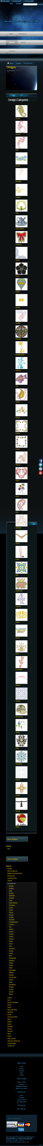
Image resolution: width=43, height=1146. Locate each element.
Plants (17, 653)
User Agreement (21, 1102)
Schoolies (10, 1026)
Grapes (18, 449)
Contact (12, 51)
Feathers (18, 370)
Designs (12, 42)
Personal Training (12, 1016)
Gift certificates (21, 1109)
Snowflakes (19, 763)
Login (11, 3)
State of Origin (11, 1038)
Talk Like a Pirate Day (13, 1040)
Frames (18, 433)
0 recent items (17, 1)
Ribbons (18, 685)
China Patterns (20, 228)
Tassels (18, 811)
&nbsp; (21, 111)
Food (8, 1000)
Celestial (18, 197)
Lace (17, 512)
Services (10, 1031)
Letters (18, 559)
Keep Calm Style (12, 1009)
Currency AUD (29, 1)
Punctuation (19, 669)
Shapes (18, 732)
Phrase (18, 638)
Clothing (9, 880)
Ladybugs (18, 527)
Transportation (11, 1043)
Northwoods (19, 590)
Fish (17, 386)
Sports (9, 1036)
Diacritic (18, 307)
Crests (17, 275)
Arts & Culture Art (12, 871)
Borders (18, 165)
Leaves (18, 543)
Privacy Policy (21, 1099)
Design (18, 291)
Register (18, 3)
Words (17, 826)
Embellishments (20, 354)
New (8, 848)
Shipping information (21, 1086)
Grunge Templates (12, 1002)
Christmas (19, 244)
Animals (18, 118)
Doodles (18, 323)
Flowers (18, 417)
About (23, 42)
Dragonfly (18, 338)
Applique (18, 134)
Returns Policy (21, 1082)
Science (9, 1028)
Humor (9, 1007)
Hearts (17, 480)
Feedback (21, 1097)
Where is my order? (21, 1088)
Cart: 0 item (6, 1)
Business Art (11, 875)
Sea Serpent (19, 716)
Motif (17, 575)
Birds (17, 150)
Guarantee (21, 1084)
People (9, 1014)
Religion (9, 1021)
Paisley (18, 622)
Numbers (18, 606)
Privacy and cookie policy (25, 1138)
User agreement (10, 1138)
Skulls (17, 748)
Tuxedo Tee (10, 1045)
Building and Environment (14, 873)
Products (22, 34)
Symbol (18, 795)
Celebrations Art (12, 878)
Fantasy (9, 997)
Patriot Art (10, 1012)
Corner (18, 260)
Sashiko (18, 701)
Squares (18, 779)
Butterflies (18, 181)
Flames (18, 401)
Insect (17, 496)
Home (11, 34)
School (9, 1024)
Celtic (17, 213)
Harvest (18, 464)
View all (8, 846)
